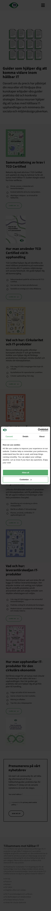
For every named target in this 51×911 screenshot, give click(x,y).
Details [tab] (25, 436)
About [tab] (41, 436)
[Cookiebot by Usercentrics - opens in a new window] (38, 429)
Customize (24, 480)
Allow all (25, 473)
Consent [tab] (9, 436)
